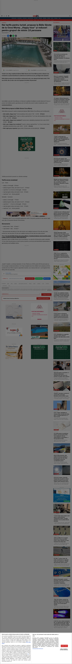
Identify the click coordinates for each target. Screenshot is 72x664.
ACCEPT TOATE (64, 645)
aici (28, 653)
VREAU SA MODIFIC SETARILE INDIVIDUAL (64, 649)
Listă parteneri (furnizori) (38, 648)
